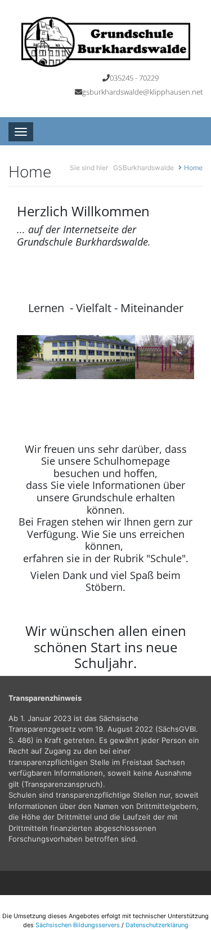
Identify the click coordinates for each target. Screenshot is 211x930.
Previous (8, 374)
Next (202, 374)
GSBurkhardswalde (143, 167)
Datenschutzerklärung (156, 925)
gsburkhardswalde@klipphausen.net (142, 92)
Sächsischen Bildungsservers (77, 925)
